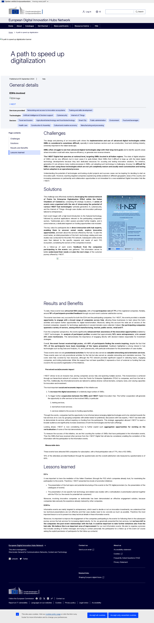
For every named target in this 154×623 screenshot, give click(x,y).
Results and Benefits (19, 148)
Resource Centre (82, 26)
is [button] (100, 12)
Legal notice (83, 603)
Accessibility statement (122, 550)
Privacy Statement (121, 562)
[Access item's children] (50, 26)
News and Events (61, 26)
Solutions (14, 143)
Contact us (60, 598)
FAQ (96, 26)
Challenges (15, 139)
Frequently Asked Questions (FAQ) (127, 558)
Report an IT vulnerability (18, 603)
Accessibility (96, 603)
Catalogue (29, 26)
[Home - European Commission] (26, 10)
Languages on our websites (41, 603)
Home (10, 26)
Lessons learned (17, 152)
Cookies (58, 603)
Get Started (43, 26)
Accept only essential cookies (123, 615)
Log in (88, 12)
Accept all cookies (97, 615)
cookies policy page (53, 614)
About (19, 26)
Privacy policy (70, 603)
